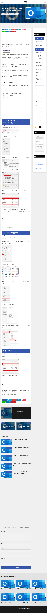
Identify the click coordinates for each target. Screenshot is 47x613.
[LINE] (4, 31)
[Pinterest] (13, 31)
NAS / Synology (39, 66)
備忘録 (38, 49)
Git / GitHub (39, 69)
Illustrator (38, 98)
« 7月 (36, 150)
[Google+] (14, 29)
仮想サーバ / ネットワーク (40, 56)
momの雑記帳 (23, 2)
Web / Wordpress (39, 105)
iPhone (38, 117)
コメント (3, 531)
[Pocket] (24, 29)
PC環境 (38, 52)
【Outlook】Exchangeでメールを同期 (21, 447)
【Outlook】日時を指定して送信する (20, 439)
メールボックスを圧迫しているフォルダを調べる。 (13, 93)
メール (2, 548)
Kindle (38, 114)
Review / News (39, 46)
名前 (2, 543)
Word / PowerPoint (38, 83)
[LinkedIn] (8, 31)
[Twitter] (9, 29)
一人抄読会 (39, 38)
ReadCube (39, 111)
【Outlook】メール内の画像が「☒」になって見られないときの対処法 (21, 472)
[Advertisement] (16, 38)
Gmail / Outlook (10, 13)
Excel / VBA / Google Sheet (39, 79)
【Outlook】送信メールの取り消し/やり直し (22, 464)
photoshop (39, 101)
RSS (37, 127)
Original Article (39, 42)
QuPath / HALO (39, 95)
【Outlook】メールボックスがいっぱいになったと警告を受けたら (39, 589)
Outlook (16, 13)
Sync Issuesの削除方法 (8, 95)
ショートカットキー (40, 59)
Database (38, 108)
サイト (2, 553)
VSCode (38, 72)
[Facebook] (4, 29)
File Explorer (39, 62)
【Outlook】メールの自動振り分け (20, 455)
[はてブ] (19, 29)
